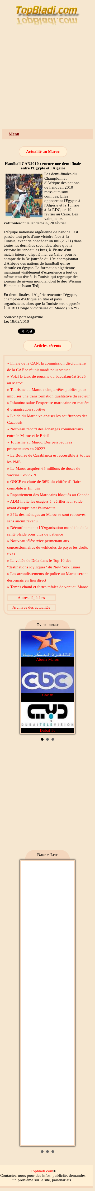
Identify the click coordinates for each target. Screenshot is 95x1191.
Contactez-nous (13, 1175)
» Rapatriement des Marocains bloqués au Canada (48, 495)
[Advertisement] (47, 79)
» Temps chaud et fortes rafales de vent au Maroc (47, 587)
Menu (14, 134)
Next (67, 682)
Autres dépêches (31, 598)
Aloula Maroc (47, 659)
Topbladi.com (42, 1171)
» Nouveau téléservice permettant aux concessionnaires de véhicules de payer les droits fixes (47, 547)
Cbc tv (47, 695)
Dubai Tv (47, 730)
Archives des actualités (31, 607)
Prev (28, 682)
